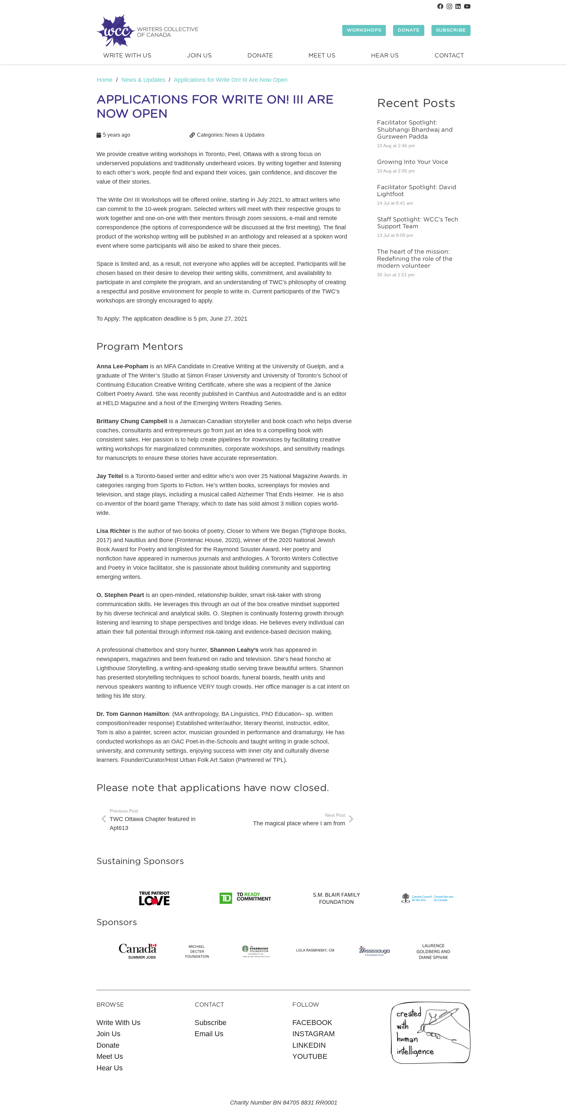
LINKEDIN (309, 1045)
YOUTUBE (309, 1056)
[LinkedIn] (458, 6)
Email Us (209, 1034)
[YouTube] (467, 6)
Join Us (108, 1034)
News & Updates (244, 135)
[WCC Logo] (147, 30)
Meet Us (109, 1056)
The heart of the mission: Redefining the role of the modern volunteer (414, 259)
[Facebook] (440, 6)
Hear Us (109, 1068)
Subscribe (210, 1022)
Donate (107, 1045)
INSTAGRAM (313, 1034)
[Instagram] (449, 6)
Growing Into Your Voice (412, 162)
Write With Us (118, 1022)
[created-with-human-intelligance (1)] (430, 1033)
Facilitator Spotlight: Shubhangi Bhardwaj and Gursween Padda (415, 130)
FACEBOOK (312, 1022)
